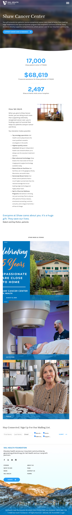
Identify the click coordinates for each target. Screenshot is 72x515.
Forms (29, 473)
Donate (10, 479)
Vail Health (7, 473)
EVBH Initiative (39, 436)
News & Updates (39, 433)
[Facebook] (4, 460)
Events (47, 433)
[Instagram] (16, 460)
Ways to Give (8, 468)
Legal (62, 513)
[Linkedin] (8, 460)
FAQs (28, 468)
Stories (6, 465)
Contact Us (31, 471)
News (5, 471)
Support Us (48, 436)
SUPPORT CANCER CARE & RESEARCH (16, 32)
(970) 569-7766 (62, 510)
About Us (30, 465)
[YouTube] (12, 460)
